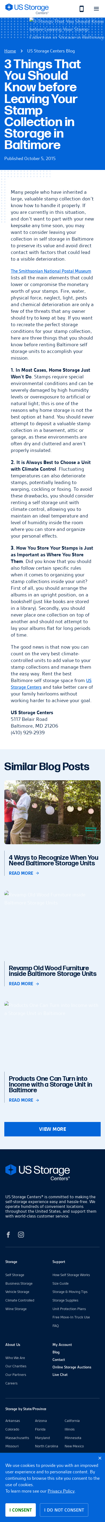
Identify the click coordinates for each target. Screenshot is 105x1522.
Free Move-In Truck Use (71, 1317)
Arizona (41, 1420)
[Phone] (79, 8)
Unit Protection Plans (69, 1308)
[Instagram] (21, 1235)
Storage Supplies (65, 1300)
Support (58, 1261)
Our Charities (15, 1366)
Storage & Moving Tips (70, 1291)
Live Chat (60, 1374)
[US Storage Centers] (52, 1173)
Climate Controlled (19, 1300)
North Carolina (46, 1446)
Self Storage (14, 1274)
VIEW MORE (52, 1129)
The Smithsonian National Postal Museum (51, 271)
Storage (11, 1261)
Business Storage (19, 1283)
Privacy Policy (61, 1491)
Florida (40, 1429)
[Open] (96, 8)
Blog (56, 1352)
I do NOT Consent (64, 1510)
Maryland (42, 1437)
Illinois (70, 1429)
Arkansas (12, 1420)
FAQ (55, 1325)
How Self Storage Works (71, 1274)
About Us (12, 1344)
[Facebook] (8, 1235)
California (72, 1420)
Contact (58, 1359)
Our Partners (15, 1374)
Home (10, 51)
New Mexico (74, 1446)
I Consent (20, 1510)
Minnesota (73, 1437)
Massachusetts (17, 1437)
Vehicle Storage (17, 1291)
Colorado (12, 1429)
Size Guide (60, 1283)
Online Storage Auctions (71, 1367)
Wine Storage (16, 1308)
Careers (11, 1383)
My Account (62, 1344)
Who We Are (15, 1357)
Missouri (12, 1446)
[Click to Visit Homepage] (27, 8)
